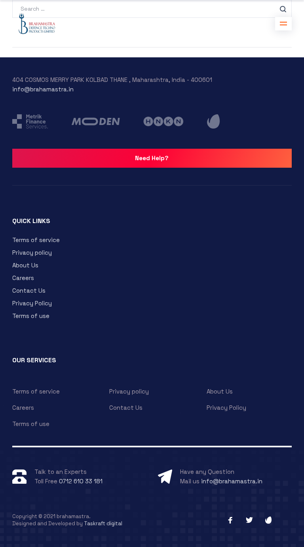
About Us (25, 265)
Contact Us (29, 290)
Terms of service (36, 240)
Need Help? (152, 158)
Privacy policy (32, 252)
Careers (23, 278)
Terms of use (30, 316)
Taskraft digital (103, 523)
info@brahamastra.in (43, 89)
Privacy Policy (32, 303)
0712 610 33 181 (81, 481)
